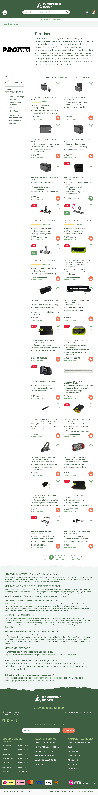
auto (73, 655)
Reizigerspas (74, 764)
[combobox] (46, 12)
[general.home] (49, 698)
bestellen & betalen (44, 756)
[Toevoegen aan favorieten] (58, 84)
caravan (43, 655)
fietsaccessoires (49, 623)
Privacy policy (86, 792)
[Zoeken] (67, 12)
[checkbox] (14, 98)
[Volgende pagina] (79, 557)
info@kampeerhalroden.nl (80, 712)
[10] (58, 117)
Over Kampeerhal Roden (79, 743)
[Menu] (4, 12)
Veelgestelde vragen (45, 743)
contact (39, 764)
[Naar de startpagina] (49, 5)
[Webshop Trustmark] (75, 782)
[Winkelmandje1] (90, 11)
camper (51, 655)
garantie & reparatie (45, 751)
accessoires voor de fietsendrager (47, 678)
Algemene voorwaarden (61, 792)
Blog (70, 747)
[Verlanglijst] (87, 12)
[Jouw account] (93, 12)
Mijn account (74, 769)
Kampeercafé (74, 756)
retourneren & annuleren (47, 747)
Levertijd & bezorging (45, 760)
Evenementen (74, 751)
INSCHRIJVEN (69, 730)
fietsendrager (27, 618)
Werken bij (73, 760)
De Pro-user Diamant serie (14, 604)
